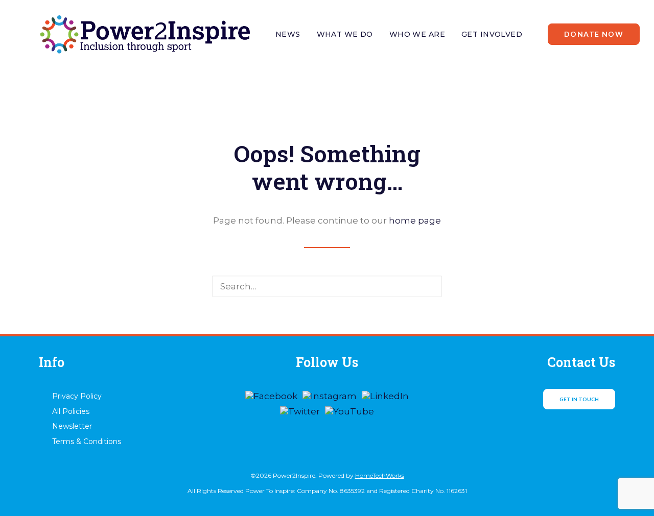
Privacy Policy (77, 396)
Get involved (491, 34)
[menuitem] (288, 34)
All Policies (70, 411)
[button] (427, 286)
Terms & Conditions (86, 441)
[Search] (327, 286)
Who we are (417, 34)
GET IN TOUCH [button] (579, 399)
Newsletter (72, 426)
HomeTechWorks (379, 475)
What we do (345, 34)
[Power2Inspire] (144, 34)
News (287, 34)
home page (415, 220)
